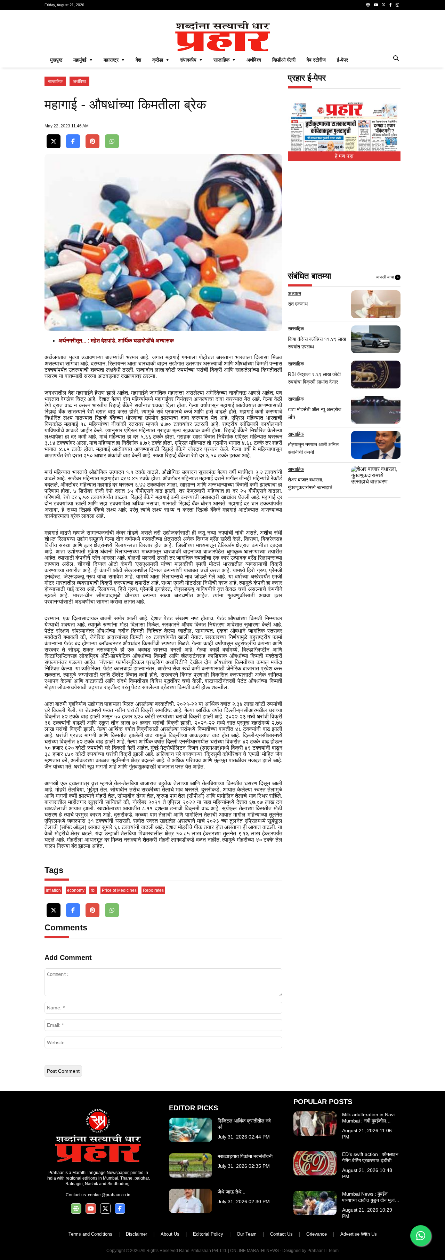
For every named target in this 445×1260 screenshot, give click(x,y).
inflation (53, 890)
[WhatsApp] (112, 141)
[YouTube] (376, 5)
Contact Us (281, 1234)
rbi (93, 890)
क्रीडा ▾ (160, 60)
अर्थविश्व (253, 60)
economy (75, 890)
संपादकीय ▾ (191, 60)
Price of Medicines (119, 890)
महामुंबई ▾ (82, 60)
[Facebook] (390, 5)
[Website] (368, 5)
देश (138, 60)
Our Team (247, 1234)
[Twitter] (384, 5)
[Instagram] (397, 5)
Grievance (316, 1234)
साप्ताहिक (55, 81)
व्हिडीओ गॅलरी (284, 60)
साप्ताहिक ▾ (224, 60)
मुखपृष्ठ (56, 60)
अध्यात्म (294, 293)
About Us (170, 1234)
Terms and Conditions (90, 1234)
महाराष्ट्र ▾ (114, 60)
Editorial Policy (208, 1234)
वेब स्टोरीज (316, 60)
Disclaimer (136, 1234)
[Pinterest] (92, 141)
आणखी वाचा (387, 277)
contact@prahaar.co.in (109, 1194)
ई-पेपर (342, 60)
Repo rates (153, 890)
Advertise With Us (358, 1234)
